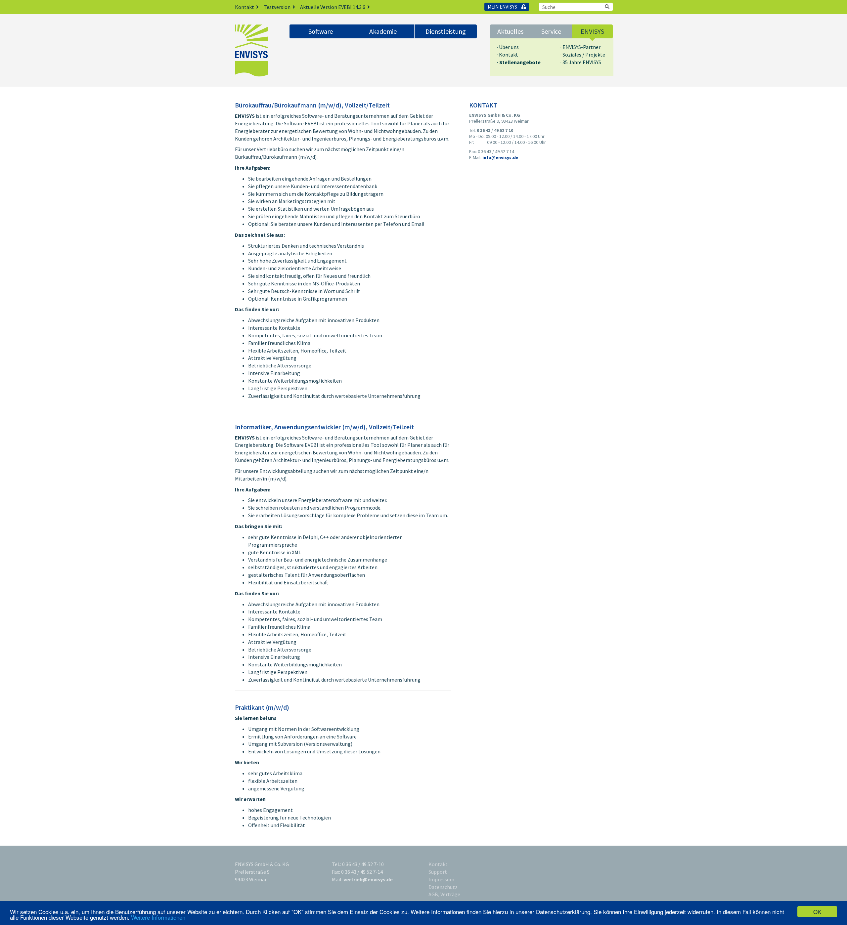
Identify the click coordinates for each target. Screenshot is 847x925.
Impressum (441, 879)
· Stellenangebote (519, 62)
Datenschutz (443, 887)
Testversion (277, 7)
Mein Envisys (503, 7)
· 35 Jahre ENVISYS (580, 62)
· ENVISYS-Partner (580, 47)
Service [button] (551, 31)
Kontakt (244, 7)
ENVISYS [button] (592, 31)
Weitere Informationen (158, 917)
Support (437, 871)
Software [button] (320, 31)
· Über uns (508, 47)
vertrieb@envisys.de (368, 879)
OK (817, 911)
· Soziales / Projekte (582, 54)
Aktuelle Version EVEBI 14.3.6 (332, 7)
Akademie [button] (383, 31)
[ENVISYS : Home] (257, 50)
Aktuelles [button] (510, 31)
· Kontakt (507, 54)
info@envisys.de (500, 157)
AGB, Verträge (444, 894)
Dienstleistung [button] (445, 31)
